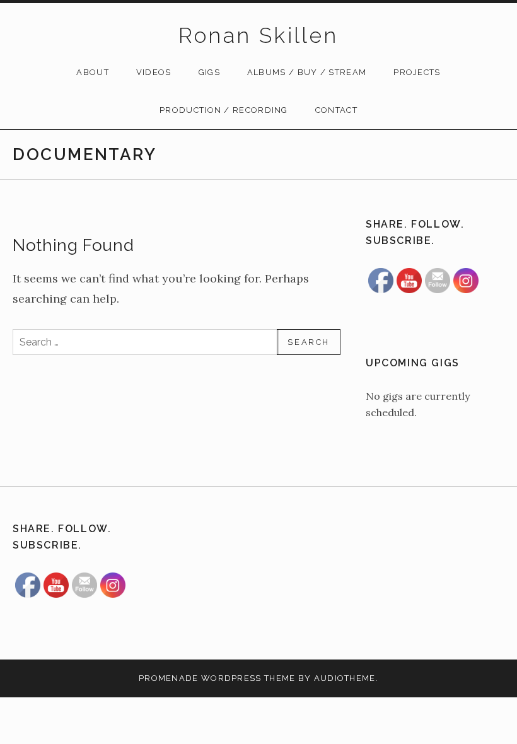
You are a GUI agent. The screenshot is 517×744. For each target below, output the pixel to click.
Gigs (209, 72)
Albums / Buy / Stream (306, 72)
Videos (153, 72)
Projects (416, 72)
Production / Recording (224, 110)
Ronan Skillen (258, 35)
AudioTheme (345, 678)
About (92, 72)
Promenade (169, 678)
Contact (336, 110)
